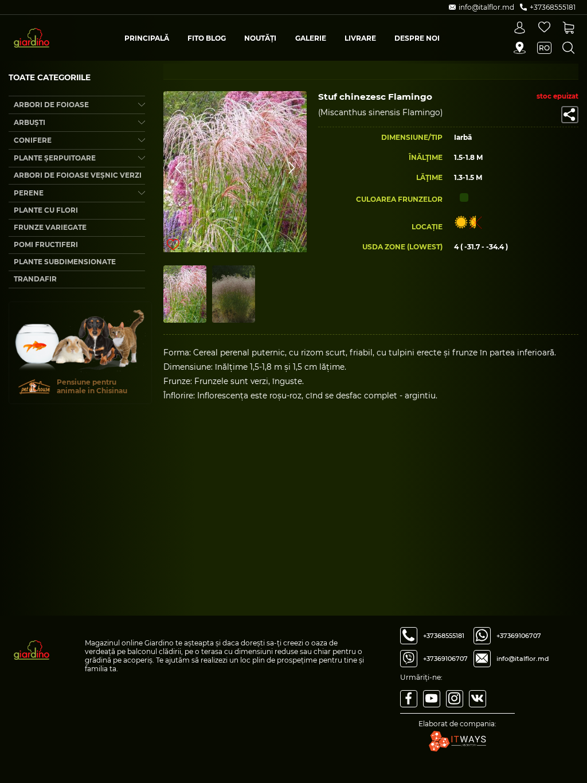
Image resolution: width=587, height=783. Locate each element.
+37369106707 (445, 659)
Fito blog (206, 38)
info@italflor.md (522, 659)
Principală (146, 38)
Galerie (310, 38)
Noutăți (260, 38)
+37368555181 (443, 636)
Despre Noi (417, 38)
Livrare (360, 38)
